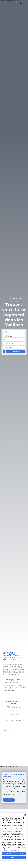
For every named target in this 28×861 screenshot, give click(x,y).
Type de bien (6, 335)
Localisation (7, 339)
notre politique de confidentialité (10, 850)
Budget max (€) (8, 343)
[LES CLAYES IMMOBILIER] (21, 3)
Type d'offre (6, 331)
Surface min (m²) (8, 347)
